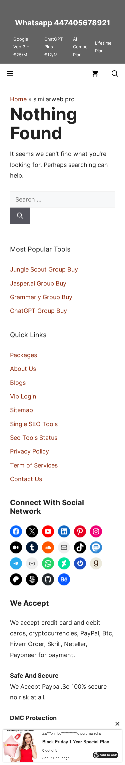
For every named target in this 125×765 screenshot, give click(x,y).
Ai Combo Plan (80, 46)
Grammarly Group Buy (41, 297)
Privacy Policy (29, 451)
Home (18, 99)
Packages (23, 355)
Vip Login (23, 396)
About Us (23, 368)
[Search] (20, 216)
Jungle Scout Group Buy (44, 269)
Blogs (18, 382)
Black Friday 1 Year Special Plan (75, 741)
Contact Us (26, 478)
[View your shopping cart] (95, 74)
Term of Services (34, 465)
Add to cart (108, 755)
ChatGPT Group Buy (38, 310)
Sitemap (21, 409)
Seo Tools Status (33, 437)
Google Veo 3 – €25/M (21, 46)
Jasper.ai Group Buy (38, 283)
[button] (115, 74)
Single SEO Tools (34, 423)
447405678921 (82, 22)
